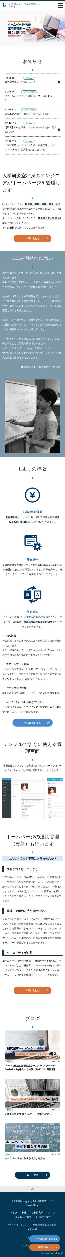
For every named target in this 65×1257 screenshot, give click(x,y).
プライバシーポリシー (18, 1225)
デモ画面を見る (32, 722)
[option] (32, 28)
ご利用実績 (37, 1212)
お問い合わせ (32, 238)
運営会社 (33, 1229)
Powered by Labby (51, 1253)
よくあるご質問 (23, 1216)
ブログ (51, 1212)
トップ (13, 1212)
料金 (24, 1212)
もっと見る (32, 1175)
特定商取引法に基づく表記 (45, 1225)
